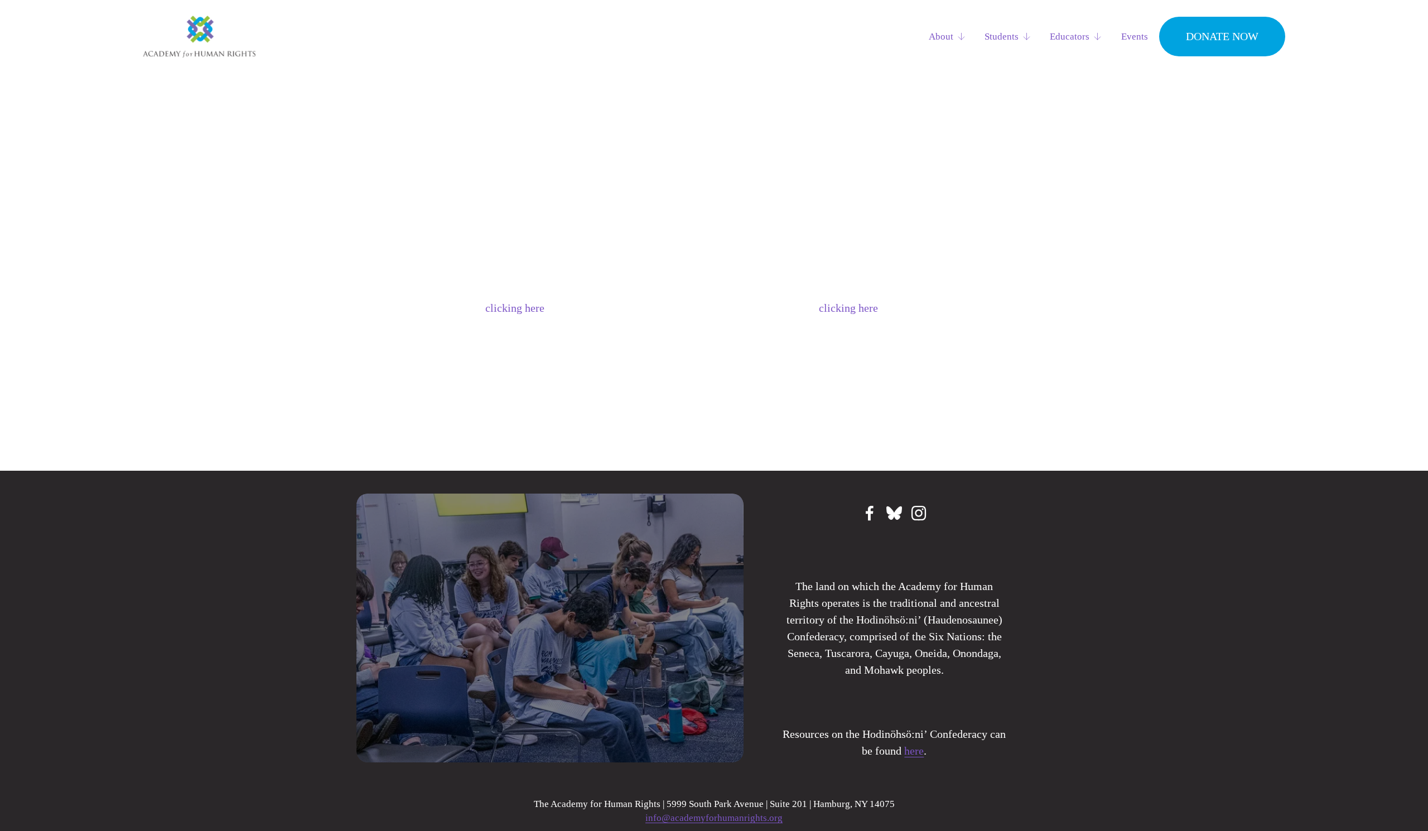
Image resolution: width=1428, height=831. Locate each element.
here (914, 751)
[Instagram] (919, 513)
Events (1134, 36)
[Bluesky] (894, 513)
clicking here (514, 308)
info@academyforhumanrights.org (714, 818)
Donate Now (1222, 36)
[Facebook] (869, 513)
